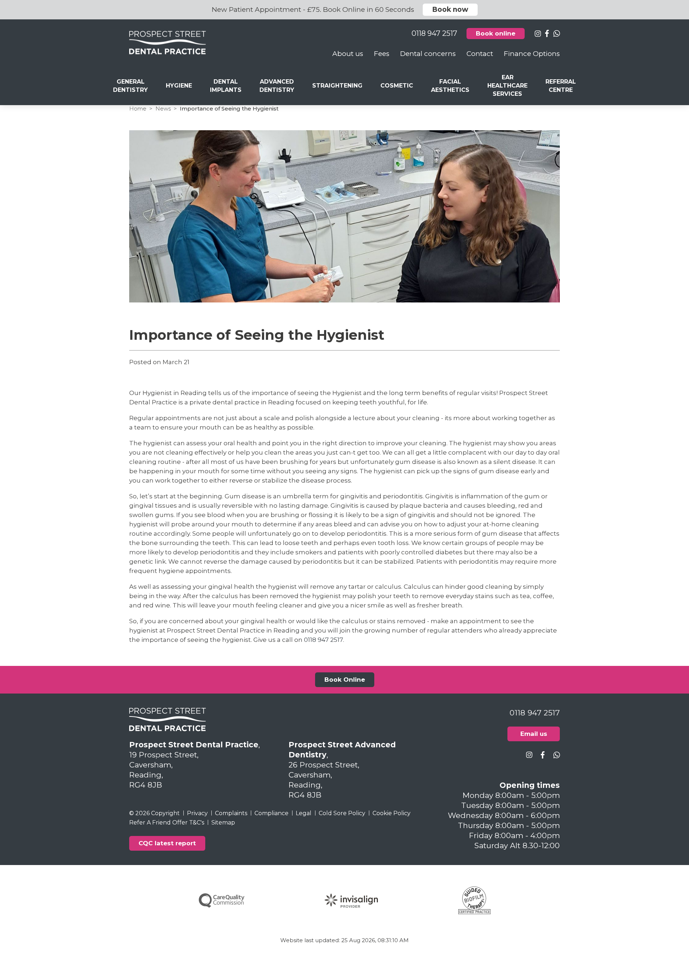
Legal (303, 813)
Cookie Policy (391, 813)
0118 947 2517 (323, 639)
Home (137, 108)
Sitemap (223, 822)
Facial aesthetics (450, 85)
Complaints (231, 813)
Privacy (197, 813)
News (163, 108)
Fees (381, 54)
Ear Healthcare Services (507, 85)
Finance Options (532, 54)
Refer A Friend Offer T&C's (166, 822)
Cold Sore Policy (342, 813)
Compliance (271, 813)
